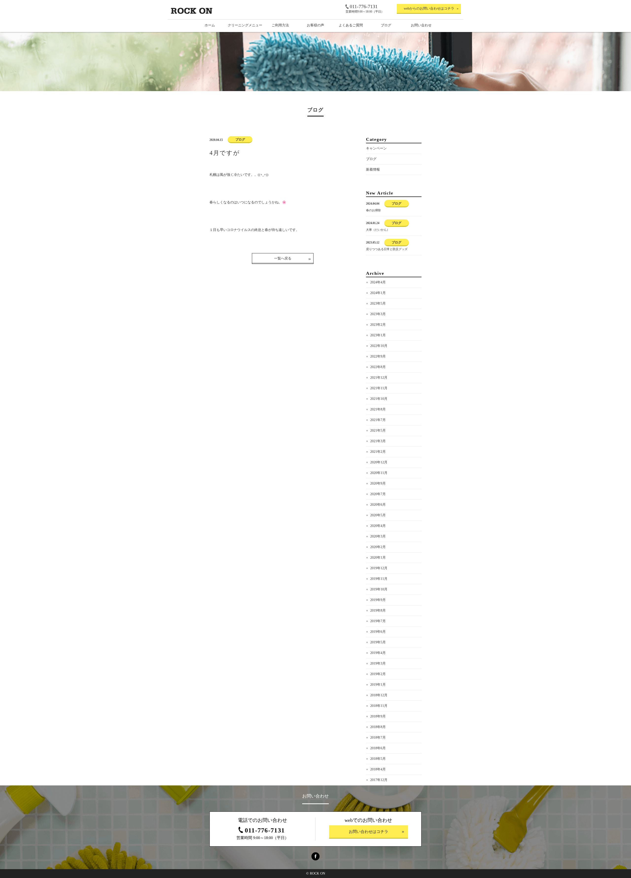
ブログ (371, 159)
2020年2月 (378, 547)
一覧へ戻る (282, 258)
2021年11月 (378, 388)
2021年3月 (378, 441)
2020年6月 (378, 504)
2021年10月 (378, 399)
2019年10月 (378, 589)
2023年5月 (378, 303)
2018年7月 (378, 737)
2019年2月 (378, 674)
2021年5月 (378, 430)
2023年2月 (378, 324)
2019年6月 (378, 632)
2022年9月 (378, 356)
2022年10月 (378, 346)
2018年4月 (378, 769)
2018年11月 (378, 706)
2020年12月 (378, 462)
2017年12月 (378, 780)
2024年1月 (378, 293)
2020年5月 (378, 515)
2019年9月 (378, 600)
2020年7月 (378, 494)
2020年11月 (378, 473)
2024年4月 (378, 282)
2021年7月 (378, 420)
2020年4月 (378, 526)
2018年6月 (378, 748)
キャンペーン (376, 148)
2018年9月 (378, 716)
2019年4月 (378, 653)
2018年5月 (378, 759)
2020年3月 (378, 536)
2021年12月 (378, 377)
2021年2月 (378, 452)
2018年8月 (378, 727)
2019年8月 (378, 610)
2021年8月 (378, 409)
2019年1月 (378, 684)
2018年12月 (378, 695)
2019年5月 (378, 642)
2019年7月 (378, 621)
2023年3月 (378, 314)
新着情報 (373, 169)
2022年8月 (378, 367)
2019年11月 (378, 579)
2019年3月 (378, 663)
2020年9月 (378, 483)
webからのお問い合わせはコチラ (429, 8)
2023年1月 (378, 335)
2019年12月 (378, 568)
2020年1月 (378, 557)
